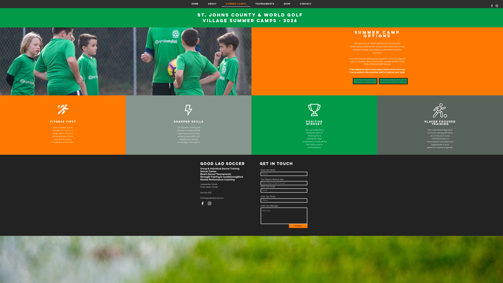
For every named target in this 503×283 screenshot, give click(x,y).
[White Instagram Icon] (496, 5)
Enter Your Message (269, 206)
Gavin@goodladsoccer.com (212, 198)
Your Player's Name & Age (272, 179)
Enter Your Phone (268, 196)
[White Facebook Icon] (492, 5)
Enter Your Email (268, 186)
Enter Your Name (268, 170)
